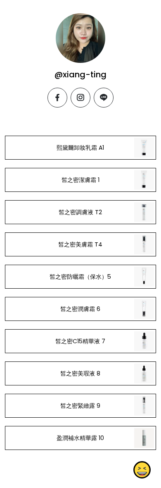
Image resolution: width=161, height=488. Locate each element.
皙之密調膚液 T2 (80, 212)
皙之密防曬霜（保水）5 (80, 277)
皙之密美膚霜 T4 (80, 244)
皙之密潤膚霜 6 (80, 309)
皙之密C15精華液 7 (80, 341)
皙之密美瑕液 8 (80, 373)
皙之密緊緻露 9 (80, 406)
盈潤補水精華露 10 (80, 438)
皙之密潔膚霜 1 (80, 180)
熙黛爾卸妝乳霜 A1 (80, 148)
